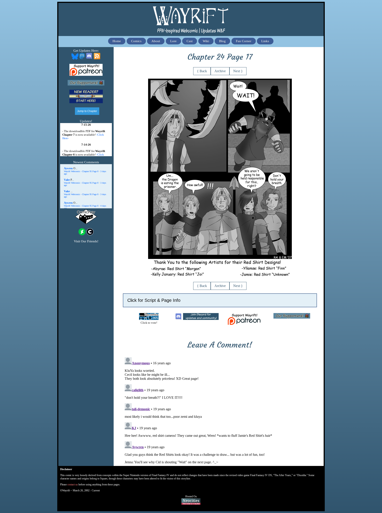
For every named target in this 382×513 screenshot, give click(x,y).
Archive (220, 71)
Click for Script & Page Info (153, 300)
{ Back (202, 71)
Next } (238, 71)
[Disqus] (220, 410)
